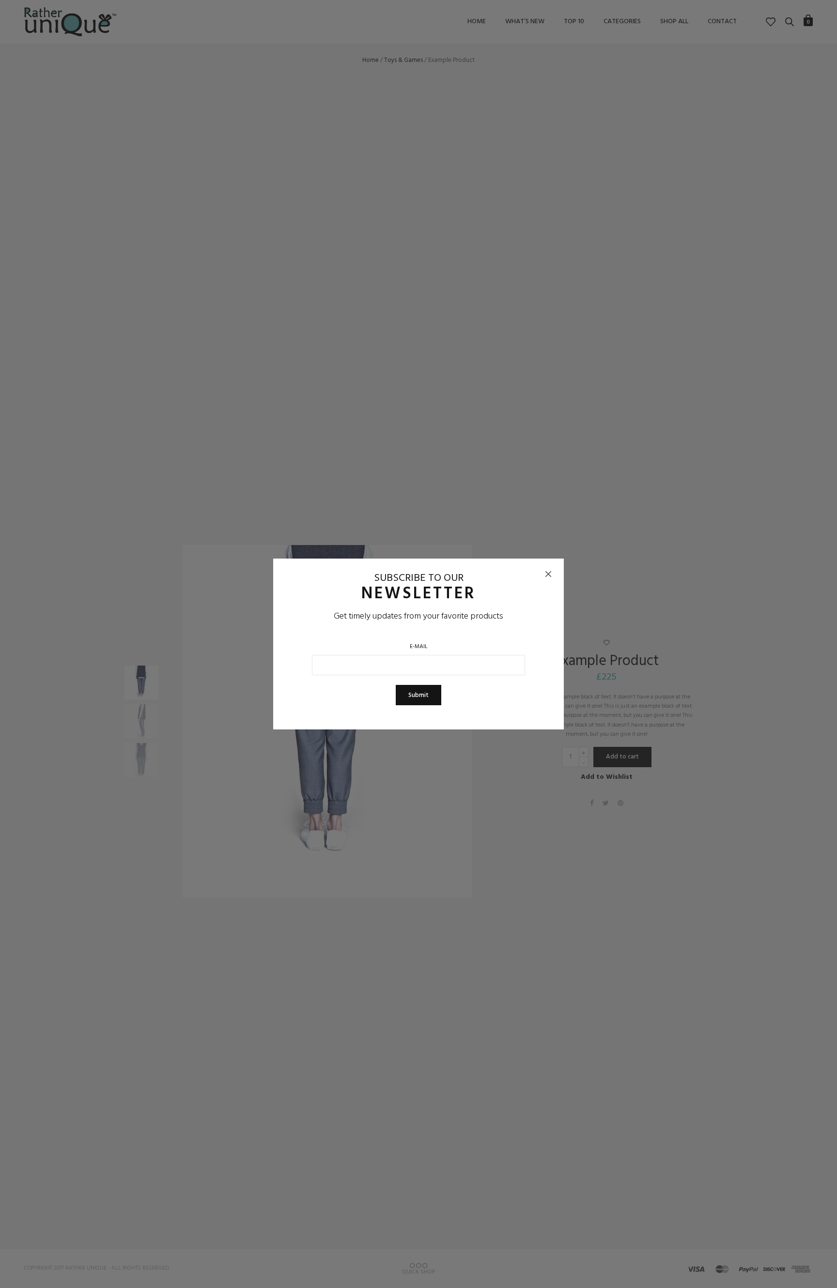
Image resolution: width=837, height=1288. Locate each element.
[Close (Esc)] (548, 574)
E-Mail (419, 647)
